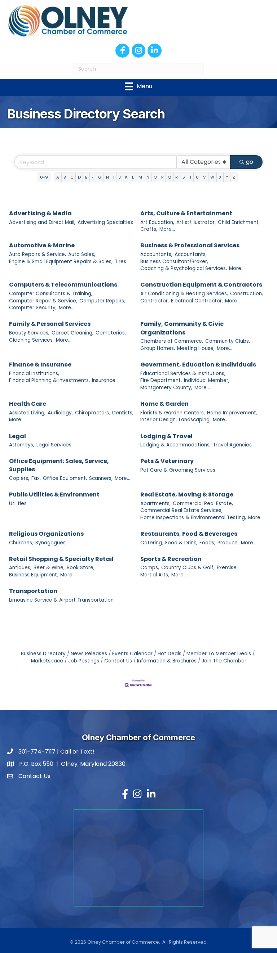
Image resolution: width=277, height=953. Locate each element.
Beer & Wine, (49, 567)
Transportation (33, 591)
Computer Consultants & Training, (50, 293)
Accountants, (156, 254)
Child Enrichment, (239, 222)
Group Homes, (157, 348)
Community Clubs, (227, 341)
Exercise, (227, 567)
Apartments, (155, 503)
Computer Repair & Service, (43, 300)
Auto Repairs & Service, (37, 254)
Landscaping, (195, 419)
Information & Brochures (167, 660)
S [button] (184, 177)
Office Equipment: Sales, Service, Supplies (59, 465)
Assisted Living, (27, 412)
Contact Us (118, 660)
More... (167, 229)
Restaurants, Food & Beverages (188, 534)
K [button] (126, 177)
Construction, (246, 293)
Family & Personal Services (50, 324)
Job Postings (83, 660)
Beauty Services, (29, 332)
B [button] (64, 177)
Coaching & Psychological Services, (183, 268)
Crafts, (148, 229)
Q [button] (169, 177)
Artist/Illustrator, (196, 222)
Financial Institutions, (34, 373)
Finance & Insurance (40, 364)
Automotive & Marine (42, 245)
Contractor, (154, 300)
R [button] (176, 177)
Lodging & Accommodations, (175, 444)
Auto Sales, (81, 254)
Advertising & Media (40, 213)
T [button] (190, 177)
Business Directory (43, 653)
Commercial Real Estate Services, (181, 510)
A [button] (57, 177)
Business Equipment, (33, 574)
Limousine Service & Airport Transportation (61, 600)
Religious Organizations (46, 534)
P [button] (162, 177)
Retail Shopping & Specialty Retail (61, 559)
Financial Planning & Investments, (49, 380)
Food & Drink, (181, 542)
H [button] (107, 177)
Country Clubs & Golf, (188, 567)
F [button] (93, 177)
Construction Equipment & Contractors (201, 284)
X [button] (220, 177)
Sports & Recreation (171, 559)
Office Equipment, (65, 478)
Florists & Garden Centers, (172, 412)
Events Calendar (132, 653)
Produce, (228, 542)
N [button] (147, 177)
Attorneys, (21, 444)
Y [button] (227, 177)
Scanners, (101, 478)
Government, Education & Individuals (198, 364)
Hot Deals (169, 653)
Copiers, (19, 478)
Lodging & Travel (166, 436)
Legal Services (53, 444)
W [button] (212, 177)
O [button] (155, 177)
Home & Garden (164, 404)
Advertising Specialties (105, 222)
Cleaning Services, (31, 340)
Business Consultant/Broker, (174, 261)
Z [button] (234, 177)
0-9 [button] (44, 177)
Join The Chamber (224, 660)
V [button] (204, 177)
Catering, (151, 542)
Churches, (21, 542)
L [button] (133, 177)
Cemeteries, (111, 332)
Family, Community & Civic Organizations (182, 328)
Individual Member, (206, 380)
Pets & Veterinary (167, 461)
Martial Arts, (154, 574)
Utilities (18, 503)
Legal (17, 436)
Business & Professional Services (189, 245)
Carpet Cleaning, (72, 332)
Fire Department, (161, 380)
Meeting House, (196, 348)
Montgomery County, (166, 387)
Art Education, (157, 222)
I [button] (113, 177)
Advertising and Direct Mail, (42, 222)
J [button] (120, 177)
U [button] (197, 177)
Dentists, (122, 412)
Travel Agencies (232, 444)
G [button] (99, 177)
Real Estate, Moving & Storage (186, 494)
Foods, (207, 542)
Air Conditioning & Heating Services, (184, 293)
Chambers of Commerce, (171, 341)
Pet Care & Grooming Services (177, 470)
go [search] (249, 162)
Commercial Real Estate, (203, 503)
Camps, (149, 567)
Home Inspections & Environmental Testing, (193, 517)
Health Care (27, 404)
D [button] (79, 177)
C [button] (72, 177)
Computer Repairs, (102, 300)
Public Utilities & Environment (54, 494)
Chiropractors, (92, 412)
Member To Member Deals (218, 653)
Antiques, (20, 567)
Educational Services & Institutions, (182, 373)
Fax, (36, 478)
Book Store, (80, 567)
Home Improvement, (232, 412)
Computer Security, (33, 307)
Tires (120, 261)
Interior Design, (158, 419)
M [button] (140, 177)
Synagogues (50, 542)
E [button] (86, 177)
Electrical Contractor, (197, 300)
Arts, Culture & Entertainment (186, 213)
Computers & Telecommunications (63, 284)
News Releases (89, 653)
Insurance (103, 380)
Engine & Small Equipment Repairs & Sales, (61, 261)
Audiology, (60, 412)
